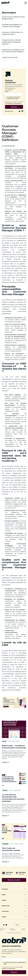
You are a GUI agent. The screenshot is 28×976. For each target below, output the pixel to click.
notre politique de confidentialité (13, 103)
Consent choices (23, 929)
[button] (25, 3)
